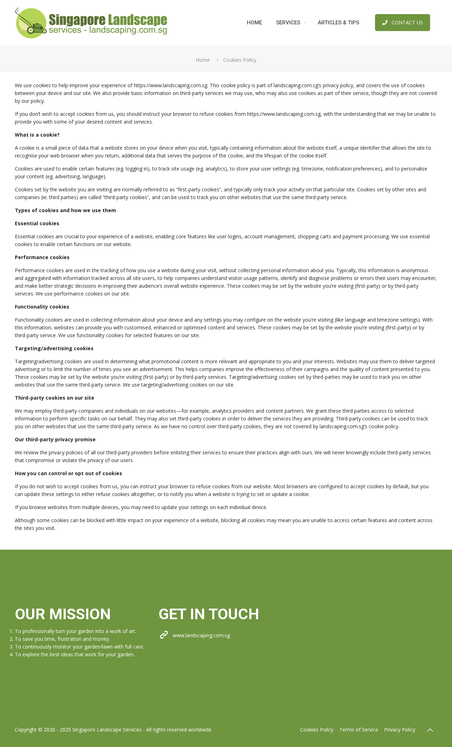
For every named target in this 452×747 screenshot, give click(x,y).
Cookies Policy (316, 729)
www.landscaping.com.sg (201, 635)
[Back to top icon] (429, 730)
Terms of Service (358, 729)
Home (203, 59)
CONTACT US (407, 22)
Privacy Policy (399, 729)
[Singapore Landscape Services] (91, 22)
